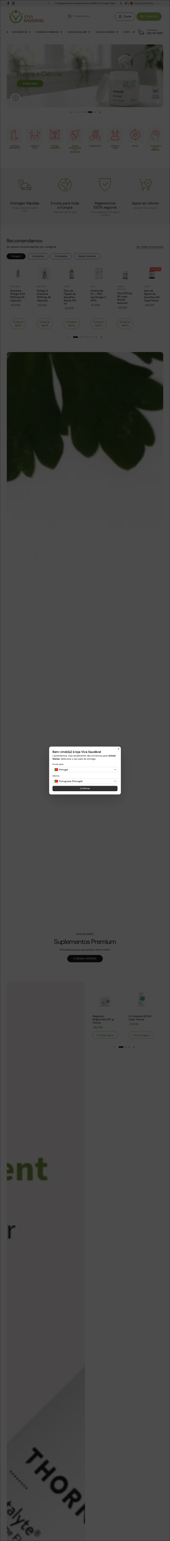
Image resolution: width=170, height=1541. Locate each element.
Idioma (55, 775)
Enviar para (57, 764)
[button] (85, 769)
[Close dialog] (118, 749)
